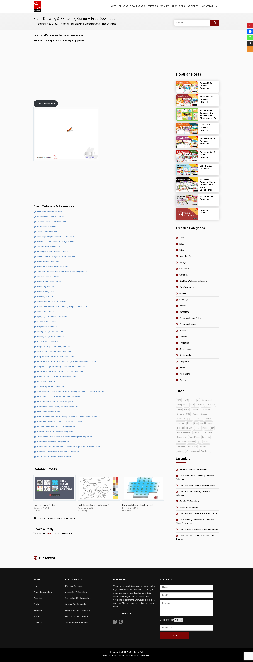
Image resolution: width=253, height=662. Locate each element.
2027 (181, 250)
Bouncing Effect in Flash (48, 261)
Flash (59, 518)
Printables (184, 343)
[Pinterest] (250, 25)
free (66, 518)
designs (204, 414)
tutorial (206, 442)
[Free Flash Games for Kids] (54, 487)
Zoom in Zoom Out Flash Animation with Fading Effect (62, 271)
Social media (185, 355)
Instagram (184, 312)
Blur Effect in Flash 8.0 (47, 341)
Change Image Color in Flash (50, 331)
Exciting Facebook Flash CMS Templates (56, 426)
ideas (197, 428)
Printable (208, 432)
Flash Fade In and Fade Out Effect (52, 266)
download (42, 518)
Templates (184, 361)
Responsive (181, 437)
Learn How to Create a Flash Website (54, 457)
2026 (181, 244)
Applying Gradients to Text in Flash (53, 316)
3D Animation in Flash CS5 (49, 246)
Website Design (192, 451)
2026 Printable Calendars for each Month (198, 485)
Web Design (204, 446)
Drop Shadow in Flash (47, 326)
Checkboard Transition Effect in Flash (54, 351)
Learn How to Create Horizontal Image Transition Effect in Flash (66, 361)
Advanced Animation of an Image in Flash (56, 241)
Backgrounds (185, 262)
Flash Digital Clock (45, 286)
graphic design (206, 423)
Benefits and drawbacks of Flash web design (58, 452)
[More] (250, 49)
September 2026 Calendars (78, 598)
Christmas (206, 409)
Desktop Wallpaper (184, 419)
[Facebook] (250, 31)
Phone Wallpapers (187, 324)
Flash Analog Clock (46, 291)
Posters (183, 336)
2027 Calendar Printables (77, 622)
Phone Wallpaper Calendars (192, 318)
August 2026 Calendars (76, 592)
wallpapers (192, 446)
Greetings (183, 299)
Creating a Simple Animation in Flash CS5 (56, 236)
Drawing (51, 518)
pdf (212, 428)
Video (182, 367)
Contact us (125, 613)
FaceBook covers (187, 287)
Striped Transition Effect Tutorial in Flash (55, 356)
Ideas (125, 655)
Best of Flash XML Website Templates (55, 431)
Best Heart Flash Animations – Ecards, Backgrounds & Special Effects (69, 447)
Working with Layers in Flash (50, 216)
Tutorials (134, 655)
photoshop (197, 432)
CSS (188, 414)
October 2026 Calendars (76, 604)
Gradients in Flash (45, 311)
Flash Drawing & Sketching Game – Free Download (92, 24)
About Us (107, 655)
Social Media (194, 437)
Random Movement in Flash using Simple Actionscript (62, 306)
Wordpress (205, 451)
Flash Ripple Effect (46, 381)
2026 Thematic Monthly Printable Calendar (198, 529)
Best (192, 405)
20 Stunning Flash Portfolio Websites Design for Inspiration (64, 436)
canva (179, 409)
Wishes (164, 6)
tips (198, 442)
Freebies (153, 6)
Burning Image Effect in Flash (50, 336)
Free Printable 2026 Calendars (193, 469)
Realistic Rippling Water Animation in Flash (56, 376)
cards (186, 409)
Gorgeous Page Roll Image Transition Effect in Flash (61, 366)
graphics (180, 428)
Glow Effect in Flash (46, 321)
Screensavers (185, 349)
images (205, 428)
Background (207, 400)
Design (195, 414)
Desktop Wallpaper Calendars (193, 281)
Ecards (208, 419)
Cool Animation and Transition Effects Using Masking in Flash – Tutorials (70, 391)
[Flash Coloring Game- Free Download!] (99, 487)
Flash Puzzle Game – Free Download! (137, 505)
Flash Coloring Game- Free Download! (93, 505)
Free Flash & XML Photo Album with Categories (59, 396)
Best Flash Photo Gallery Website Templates (58, 406)
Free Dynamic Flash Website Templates (55, 401)
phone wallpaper (184, 432)
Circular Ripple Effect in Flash (50, 386)
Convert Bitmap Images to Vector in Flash (56, 256)
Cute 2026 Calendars (189, 501)
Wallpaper (181, 446)
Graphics (183, 293)
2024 (179, 400)
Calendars (184, 268)
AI (198, 400)
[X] (250, 43)
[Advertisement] (99, 184)
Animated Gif (185, 256)
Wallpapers (184, 374)
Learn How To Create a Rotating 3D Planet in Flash (60, 371)
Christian (183, 275)
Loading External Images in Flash (52, 251)
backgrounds (182, 405)
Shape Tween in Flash (47, 231)
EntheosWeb (138, 652)
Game (72, 518)
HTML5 (189, 428)
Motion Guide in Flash (47, 226)
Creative (180, 414)
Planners (183, 330)
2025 (181, 237)
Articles (193, 6)
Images (182, 306)
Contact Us (209, 6)
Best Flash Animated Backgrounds (53, 441)
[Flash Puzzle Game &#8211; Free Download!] (143, 487)
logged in (49, 533)
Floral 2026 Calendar (188, 507)
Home (113, 6)
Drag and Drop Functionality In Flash (53, 346)
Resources (178, 6)
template (206, 437)
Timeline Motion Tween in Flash (51, 221)
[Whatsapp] (250, 37)
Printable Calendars (132, 6)
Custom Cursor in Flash (48, 276)
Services (117, 655)
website (180, 451)
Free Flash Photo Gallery (48, 411)
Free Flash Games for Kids (49, 211)
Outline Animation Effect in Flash (52, 301)
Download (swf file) (46, 103)
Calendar (200, 405)
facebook (181, 423)
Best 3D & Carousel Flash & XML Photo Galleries (59, 421)
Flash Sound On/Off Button (49, 281)
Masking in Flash (45, 296)
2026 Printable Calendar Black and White (198, 513)
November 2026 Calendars (77, 610)
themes (191, 442)
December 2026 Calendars (77, 616)
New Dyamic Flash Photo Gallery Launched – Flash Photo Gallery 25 (68, 416)
